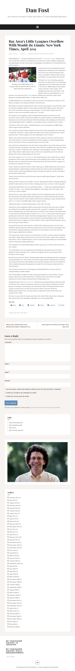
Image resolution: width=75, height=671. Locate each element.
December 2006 (14, 616)
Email (7, 372)
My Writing (38, 54)
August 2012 (13, 513)
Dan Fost (37, 10)
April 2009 (12, 574)
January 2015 (13, 508)
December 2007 (14, 600)
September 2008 (14, 587)
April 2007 (12, 608)
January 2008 (13, 598)
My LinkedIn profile (15, 425)
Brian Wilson (42, 214)
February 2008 (14, 595)
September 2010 (14, 548)
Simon (23, 54)
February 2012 (14, 524)
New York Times (48, 54)
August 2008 (13, 590)
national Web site (27, 157)
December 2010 (14, 542)
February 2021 (14, 497)
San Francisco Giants (48, 58)
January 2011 (13, 540)
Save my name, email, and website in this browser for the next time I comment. (33, 389)
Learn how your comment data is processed (45, 407)
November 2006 (14, 619)
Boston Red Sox (29, 282)
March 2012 (13, 521)
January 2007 (13, 613)
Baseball (31, 54)
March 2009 (13, 577)
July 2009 (12, 566)
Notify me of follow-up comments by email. (21, 393)
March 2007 (13, 611)
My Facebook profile (15, 422)
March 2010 (13, 555)
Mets (13, 201)
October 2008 (13, 584)
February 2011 (14, 537)
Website (7, 381)
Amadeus (46, 667)
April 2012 (12, 519)
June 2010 (12, 550)
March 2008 (13, 592)
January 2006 (13, 627)
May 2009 (12, 571)
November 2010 (14, 545)
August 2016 (13, 503)
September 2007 (14, 606)
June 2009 (12, 569)
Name (7, 364)
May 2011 (12, 532)
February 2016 (14, 505)
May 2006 (12, 624)
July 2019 (12, 500)
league (29, 95)
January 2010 (13, 558)
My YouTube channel (16, 430)
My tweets (12, 428)
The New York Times (21, 313)
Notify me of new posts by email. (17, 396)
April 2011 (12, 534)
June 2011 (12, 529)
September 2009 (14, 563)
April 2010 (12, 553)
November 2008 (14, 582)
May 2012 (12, 516)
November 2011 (14, 526)
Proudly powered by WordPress (26, 667)
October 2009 (13, 561)
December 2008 (14, 579)
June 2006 (12, 621)
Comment (8, 342)
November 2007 (14, 603)
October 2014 (13, 511)
